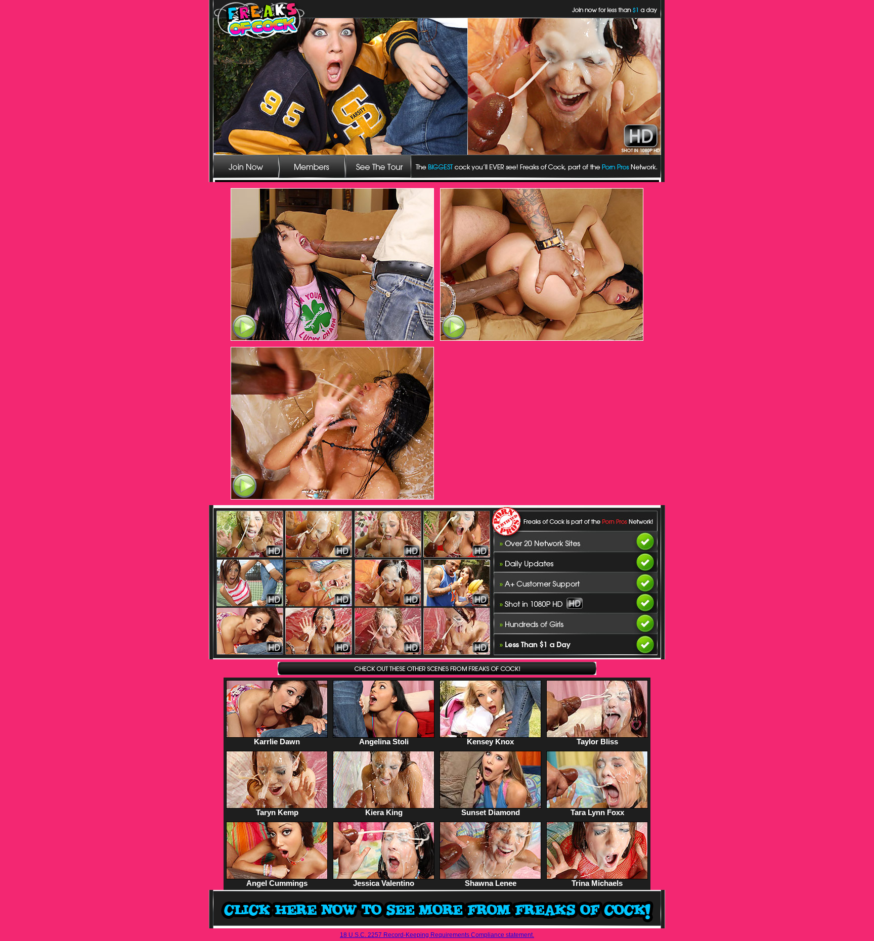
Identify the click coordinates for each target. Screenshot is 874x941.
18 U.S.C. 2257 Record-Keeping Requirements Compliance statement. (437, 934)
